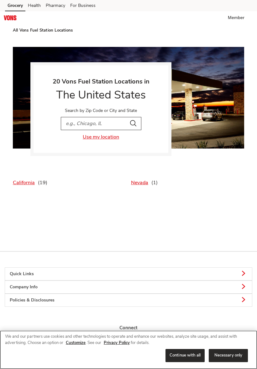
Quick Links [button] (22, 274)
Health (34, 5)
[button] (237, 17)
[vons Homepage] (10, 18)
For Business (83, 5)
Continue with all (185, 355)
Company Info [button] (24, 287)
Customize (76, 343)
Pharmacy (55, 5)
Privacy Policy (117, 343)
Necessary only (228, 355)
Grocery (15, 5)
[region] (128, 350)
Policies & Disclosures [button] (32, 300)
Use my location (101, 137)
